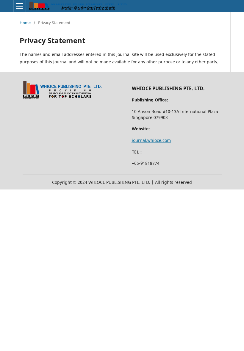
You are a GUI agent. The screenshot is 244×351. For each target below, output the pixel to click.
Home (25, 22)
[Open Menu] (20, 6)
